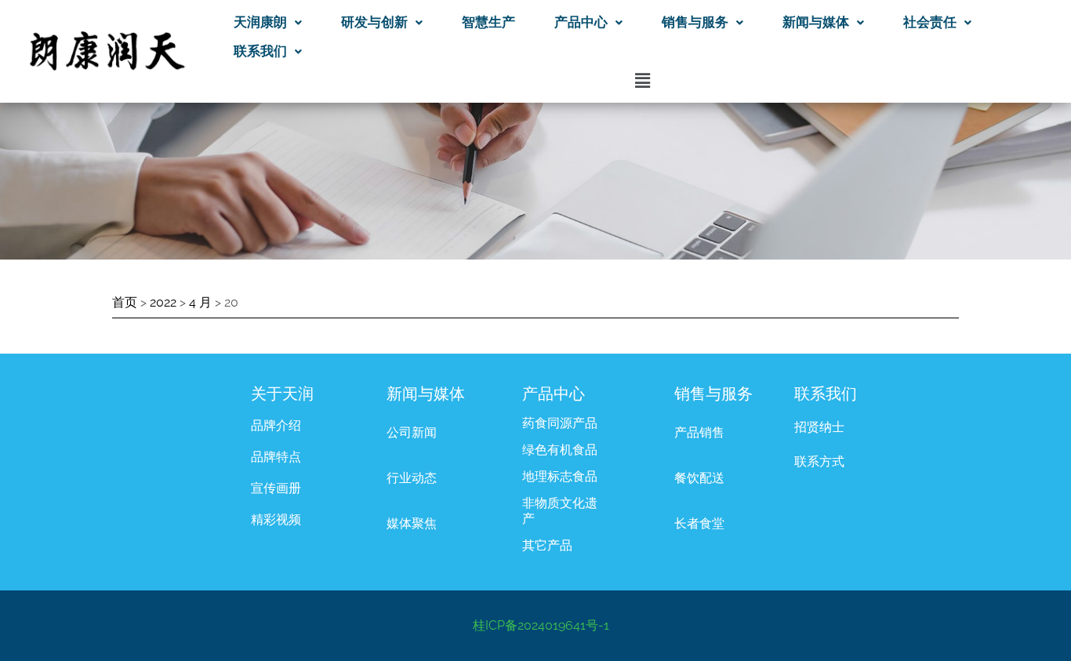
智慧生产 (488, 22)
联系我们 (260, 51)
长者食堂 (699, 523)
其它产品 (547, 545)
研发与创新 (374, 22)
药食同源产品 (559, 423)
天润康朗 (260, 22)
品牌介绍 (276, 425)
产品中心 (581, 22)
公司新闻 (412, 432)
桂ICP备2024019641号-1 (541, 625)
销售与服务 (695, 22)
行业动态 (412, 477)
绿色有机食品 (559, 449)
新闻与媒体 (815, 22)
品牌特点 (276, 456)
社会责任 (930, 22)
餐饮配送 (699, 477)
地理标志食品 (559, 476)
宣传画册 (276, 488)
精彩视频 (276, 519)
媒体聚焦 (412, 523)
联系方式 (819, 461)
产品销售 (699, 432)
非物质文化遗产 (559, 511)
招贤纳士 (819, 426)
